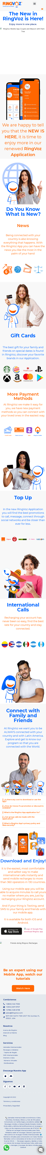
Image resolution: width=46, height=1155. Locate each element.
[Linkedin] (24, 1086)
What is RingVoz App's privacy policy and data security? (21, 824)
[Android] (11, 1076)
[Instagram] (10, 1086)
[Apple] (5, 1076)
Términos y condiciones (11, 1101)
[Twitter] (19, 1086)
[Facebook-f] (5, 1086)
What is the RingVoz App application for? (22, 812)
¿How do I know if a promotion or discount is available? (23, 807)
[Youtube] (14, 1086)
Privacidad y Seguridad (11, 1106)
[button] (34, 3)
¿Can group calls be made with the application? (18, 818)
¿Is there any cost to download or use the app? (21, 800)
